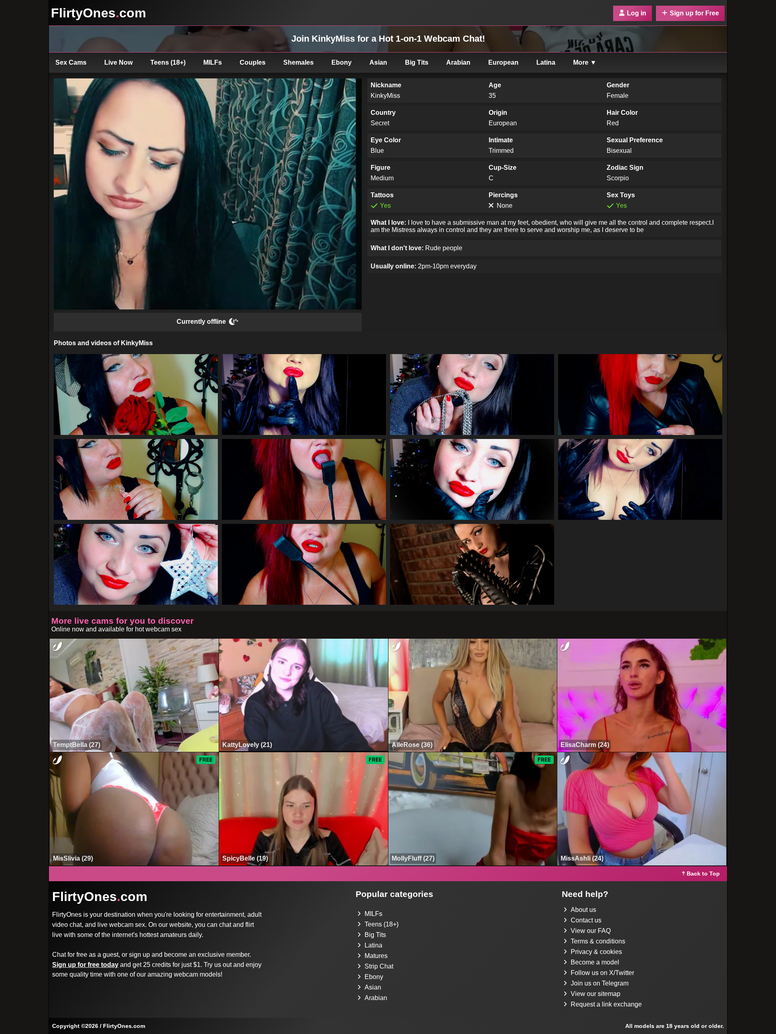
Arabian (458, 62)
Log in (636, 13)
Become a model (595, 962)
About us (583, 909)
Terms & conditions (598, 941)
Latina (545, 62)
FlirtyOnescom (98, 13)
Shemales (298, 62)
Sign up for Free (694, 13)
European (503, 62)
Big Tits (416, 62)
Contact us (586, 920)
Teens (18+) (168, 62)
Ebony (341, 62)
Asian (378, 62)
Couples (253, 62)
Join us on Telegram (599, 983)
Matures (376, 955)
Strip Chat (379, 966)
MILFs (212, 62)
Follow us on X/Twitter (602, 972)
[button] (136, 394)
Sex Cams (70, 62)
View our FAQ (591, 930)
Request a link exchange (606, 1004)
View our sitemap (595, 993)
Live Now (118, 62)
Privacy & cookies (596, 951)
